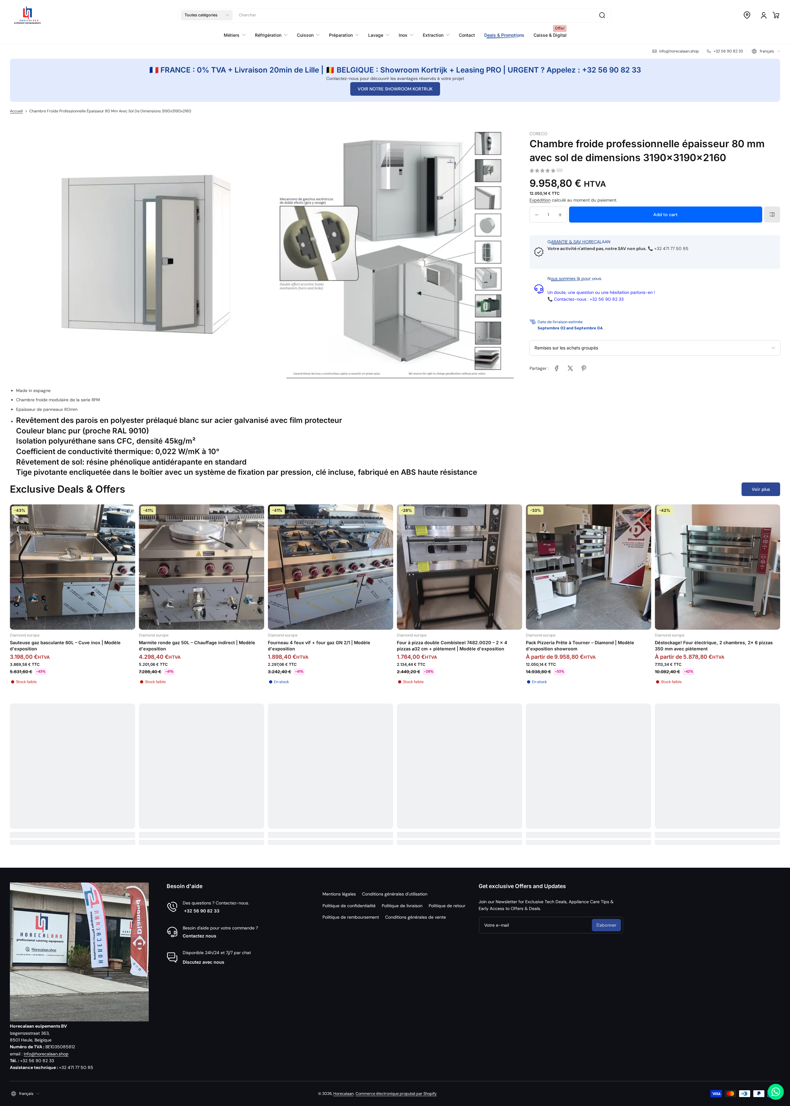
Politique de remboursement (350, 917)
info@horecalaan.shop (46, 1054)
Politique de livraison (402, 905)
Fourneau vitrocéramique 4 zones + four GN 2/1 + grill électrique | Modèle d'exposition (69, 645)
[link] (556, 368)
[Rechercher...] (602, 15)
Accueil (16, 111)
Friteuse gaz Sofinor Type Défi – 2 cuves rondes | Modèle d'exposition (459, 645)
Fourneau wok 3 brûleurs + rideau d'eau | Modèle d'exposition (322, 645)
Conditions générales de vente (415, 917)
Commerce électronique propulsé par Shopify (396, 1093)
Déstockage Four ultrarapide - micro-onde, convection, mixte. (199, 645)
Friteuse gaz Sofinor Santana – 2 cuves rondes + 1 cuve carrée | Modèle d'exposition (586, 645)
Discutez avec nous (203, 962)
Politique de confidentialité (349, 905)
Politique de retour (447, 905)
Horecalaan (343, 1093)
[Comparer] (772, 215)
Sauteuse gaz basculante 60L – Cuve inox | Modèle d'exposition (710, 645)
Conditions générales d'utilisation (394, 894)
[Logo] (27, 15)
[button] (207, 15)
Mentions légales (339, 894)
